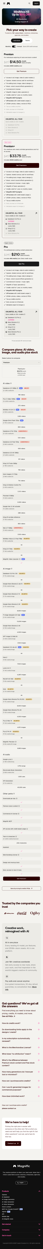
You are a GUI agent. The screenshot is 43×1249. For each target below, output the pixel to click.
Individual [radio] (16, 40)
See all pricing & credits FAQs (20, 888)
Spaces (4, 1195)
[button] (21, 1182)
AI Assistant (6, 1197)
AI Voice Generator (8, 1204)
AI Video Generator (8, 1202)
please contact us (9, 1108)
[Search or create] (29, 3)
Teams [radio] (27, 40)
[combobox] (21, 363)
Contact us (12, 1143)
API (3, 1214)
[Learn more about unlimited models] (36, 213)
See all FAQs (7, 1016)
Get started (6, 1224)
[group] (21, 40)
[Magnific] (21, 1166)
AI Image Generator (8, 1199)
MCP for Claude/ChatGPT (12, 1209)
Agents (6, 1211)
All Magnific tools (7, 1219)
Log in (36, 3)
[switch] (14, 46)
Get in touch (6, 1235)
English (22, 1183)
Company (5, 1230)
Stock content (6, 1207)
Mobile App (5, 1216)
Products (5, 1191)
